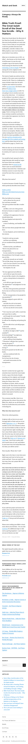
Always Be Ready (15, 536)
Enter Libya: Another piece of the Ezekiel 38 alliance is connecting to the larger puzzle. (14, 680)
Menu (23, 5)
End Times (5, 728)
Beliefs (4, 724)
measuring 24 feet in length (10, 67)
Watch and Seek (9, 6)
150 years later (10, 86)
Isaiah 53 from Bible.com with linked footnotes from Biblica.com (13, 192)
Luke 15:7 (5, 518)
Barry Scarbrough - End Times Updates (13, 644)
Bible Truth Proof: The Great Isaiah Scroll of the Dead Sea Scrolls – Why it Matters (12, 28)
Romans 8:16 (6, 553)
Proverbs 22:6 (6, 575)
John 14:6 (13, 438)
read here (5, 528)
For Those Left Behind (8, 720)
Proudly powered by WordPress (18, 741)
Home (4, 717)
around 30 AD (17, 164)
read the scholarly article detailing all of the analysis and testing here (13, 139)
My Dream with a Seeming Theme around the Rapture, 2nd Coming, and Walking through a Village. (14, 686)
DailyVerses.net (5, 555)
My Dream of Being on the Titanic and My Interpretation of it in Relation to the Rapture (14, 699)
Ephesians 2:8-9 (11, 423)
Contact (4, 731)
